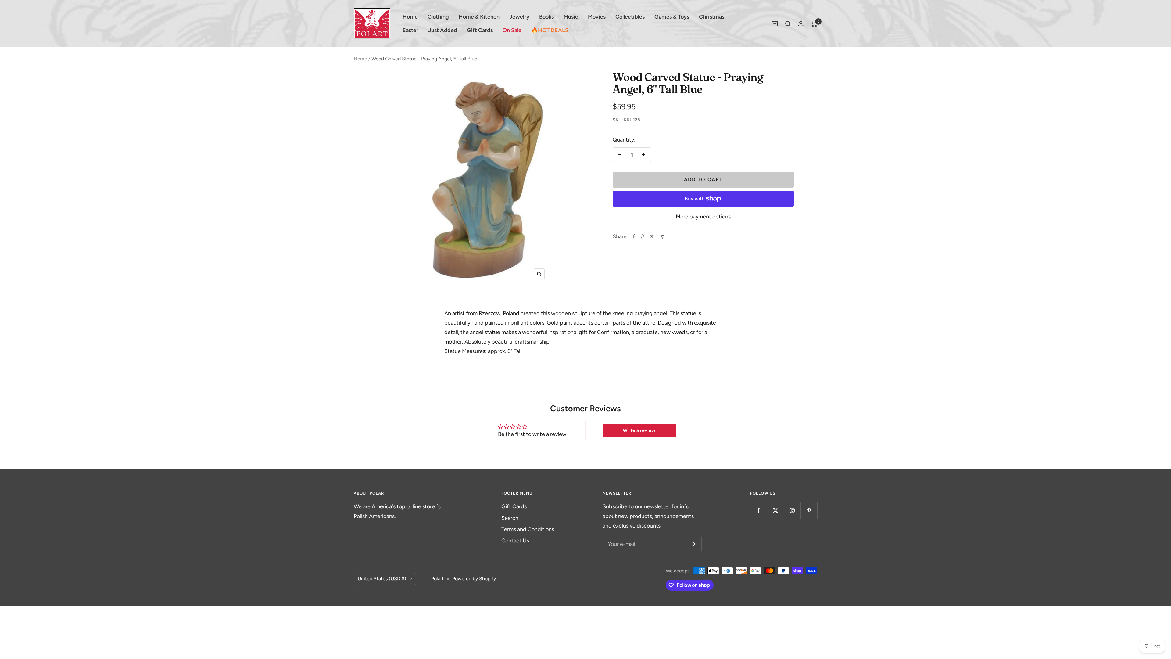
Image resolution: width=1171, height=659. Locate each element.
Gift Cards (480, 30)
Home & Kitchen (479, 16)
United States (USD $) (382, 579)
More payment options (703, 216)
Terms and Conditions (527, 529)
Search (509, 518)
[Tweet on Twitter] (651, 236)
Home (410, 16)
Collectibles (630, 16)
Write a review (639, 430)
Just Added (442, 30)
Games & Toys (671, 16)
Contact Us (515, 540)
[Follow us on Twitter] (775, 510)
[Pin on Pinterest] (642, 236)
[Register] (693, 544)
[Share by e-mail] (662, 237)
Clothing (438, 16)
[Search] (788, 24)
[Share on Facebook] (634, 236)
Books (546, 16)
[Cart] (814, 24)
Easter (410, 30)
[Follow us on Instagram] (792, 510)
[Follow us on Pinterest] (808, 510)
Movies (597, 16)
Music (571, 16)
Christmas (711, 16)
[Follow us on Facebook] (758, 510)
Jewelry (519, 16)
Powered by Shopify (474, 579)
